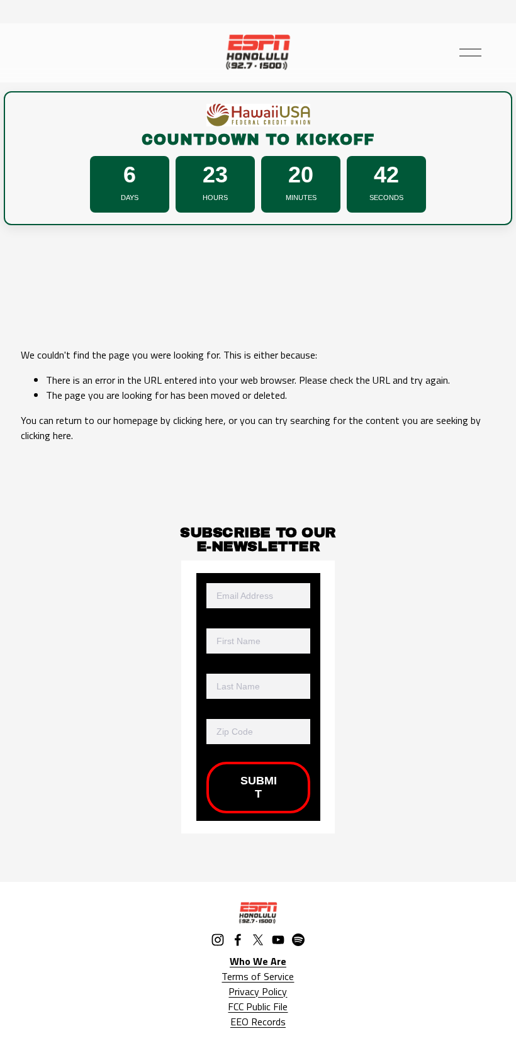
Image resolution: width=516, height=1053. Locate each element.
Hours (215, 197)
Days (129, 197)
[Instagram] (217, 939)
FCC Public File (258, 1006)
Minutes (301, 197)
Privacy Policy (257, 991)
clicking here (198, 420)
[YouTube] (278, 939)
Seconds (386, 197)
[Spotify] (298, 939)
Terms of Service (258, 976)
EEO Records (258, 1021)
